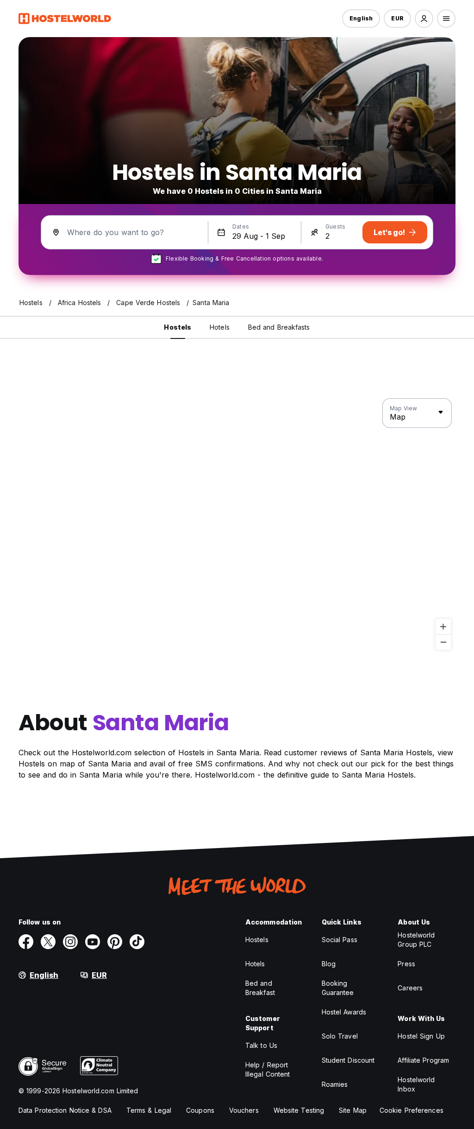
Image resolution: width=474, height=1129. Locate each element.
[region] (237, 524)
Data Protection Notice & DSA (65, 1110)
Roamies (335, 1084)
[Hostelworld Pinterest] (114, 941)
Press (406, 964)
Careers (410, 988)
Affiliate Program (423, 1060)
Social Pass (339, 940)
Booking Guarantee (338, 987)
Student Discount (348, 1060)
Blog (329, 964)
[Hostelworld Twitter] (48, 941)
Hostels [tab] (177, 327)
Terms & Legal (148, 1110)
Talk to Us (261, 1045)
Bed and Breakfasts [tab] (279, 327)
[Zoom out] (443, 642)
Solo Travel (340, 1036)
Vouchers (244, 1110)
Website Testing (299, 1110)
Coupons (200, 1110)
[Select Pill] (424, 18)
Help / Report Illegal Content (267, 1069)
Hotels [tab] (220, 327)
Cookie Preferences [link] (411, 1110)
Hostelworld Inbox (416, 1084)
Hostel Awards (344, 1012)
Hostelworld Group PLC (416, 939)
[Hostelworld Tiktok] (137, 941)
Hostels (256, 940)
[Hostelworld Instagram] (70, 941)
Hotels (255, 964)
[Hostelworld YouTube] (92, 941)
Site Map (353, 1110)
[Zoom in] (443, 626)
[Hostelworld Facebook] (26, 941)
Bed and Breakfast (260, 987)
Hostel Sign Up (421, 1036)
